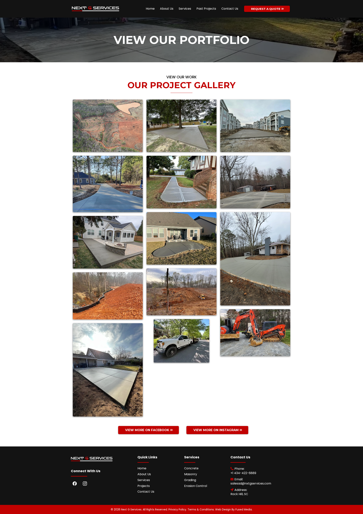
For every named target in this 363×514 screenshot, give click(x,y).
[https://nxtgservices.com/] (95, 8)
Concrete (191, 468)
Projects (143, 486)
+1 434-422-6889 (243, 473)
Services (185, 8)
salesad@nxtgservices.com (250, 483)
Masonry (190, 474)
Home (150, 8)
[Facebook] (75, 483)
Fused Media (243, 509)
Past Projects (206, 8)
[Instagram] (85, 483)
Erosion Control (195, 486)
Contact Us (229, 8)
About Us (166, 8)
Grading (190, 480)
